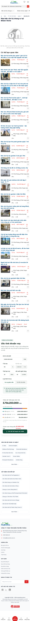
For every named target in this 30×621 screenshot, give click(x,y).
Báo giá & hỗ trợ (5, 545)
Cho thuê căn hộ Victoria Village (10, 500)
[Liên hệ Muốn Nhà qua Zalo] (6, 589)
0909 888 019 (6, 535)
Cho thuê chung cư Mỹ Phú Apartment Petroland (14, 493)
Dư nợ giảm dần (9, 382)
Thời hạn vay (6, 371)
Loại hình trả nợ (7, 379)
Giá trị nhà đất (7, 356)
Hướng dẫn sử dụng (5, 573)
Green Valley (16, 456)
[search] (28, 6)
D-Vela (4, 445)
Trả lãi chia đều (21, 382)
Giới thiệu (3, 550)
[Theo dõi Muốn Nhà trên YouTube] (9, 589)
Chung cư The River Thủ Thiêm (10, 496)
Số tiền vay (19, 363)
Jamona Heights (13, 445)
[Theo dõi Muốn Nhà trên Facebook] (2, 589)
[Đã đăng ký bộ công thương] (15, 606)
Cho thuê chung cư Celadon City (10, 482)
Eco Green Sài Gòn (20, 452)
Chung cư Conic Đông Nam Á (9, 489)
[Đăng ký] (26, 581)
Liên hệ (2, 552)
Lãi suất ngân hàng (21, 371)
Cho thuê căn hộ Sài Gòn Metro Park (11, 478)
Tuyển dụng (3, 554)
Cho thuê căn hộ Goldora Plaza (10, 486)
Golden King (19, 459)
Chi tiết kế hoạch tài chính (16, 431)
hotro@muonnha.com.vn (9, 538)
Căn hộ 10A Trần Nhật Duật (9, 503)
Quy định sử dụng (5, 566)
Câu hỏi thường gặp (5, 547)
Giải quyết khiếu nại (5, 571)
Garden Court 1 (6, 456)
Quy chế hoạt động (5, 564)
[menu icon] (28, 2)
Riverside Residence (21, 449)
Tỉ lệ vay (5, 363)
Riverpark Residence (7, 459)
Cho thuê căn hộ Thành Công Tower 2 (12, 507)
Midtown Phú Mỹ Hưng (8, 449)
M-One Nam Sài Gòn (7, 452)
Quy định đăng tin (5, 561)
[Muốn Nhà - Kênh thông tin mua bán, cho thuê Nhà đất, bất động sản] (15, 2)
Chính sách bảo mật (5, 568)
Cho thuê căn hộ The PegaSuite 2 (10, 475)
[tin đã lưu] (24, 2)
